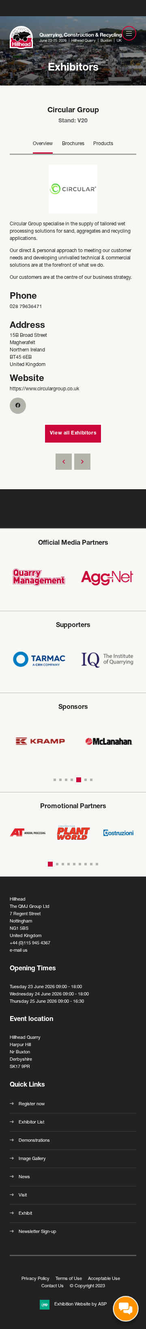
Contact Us (52, 1286)
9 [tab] (97, 864)
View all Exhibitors (73, 433)
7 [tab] (91, 780)
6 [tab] (85, 780)
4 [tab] (72, 780)
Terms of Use (69, 1279)
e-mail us (19, 950)
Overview (43, 143)
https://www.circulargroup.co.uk (44, 389)
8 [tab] (91, 864)
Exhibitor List (31, 1122)
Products (103, 143)
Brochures (73, 143)
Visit (23, 1195)
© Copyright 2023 (87, 1286)
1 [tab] (55, 780)
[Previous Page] (64, 462)
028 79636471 (26, 306)
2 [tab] (60, 780)
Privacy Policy (35, 1279)
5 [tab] (78, 779)
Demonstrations (34, 1141)
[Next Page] (82, 462)
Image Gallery (32, 1159)
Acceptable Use (104, 1279)
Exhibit (25, 1213)
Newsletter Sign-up (37, 1232)
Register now (32, 1104)
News (24, 1177)
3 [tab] (66, 780)
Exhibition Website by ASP (80, 1304)
